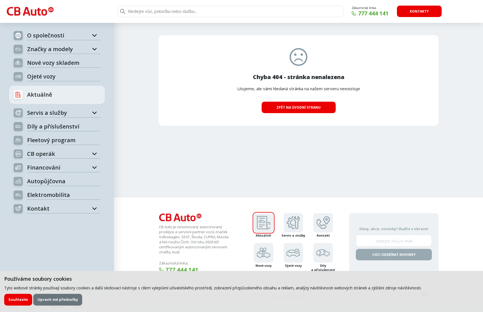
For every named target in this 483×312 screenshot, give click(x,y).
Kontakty (419, 11)
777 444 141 (373, 13)
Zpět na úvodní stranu (298, 107)
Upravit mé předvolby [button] (57, 299)
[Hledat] (122, 11)
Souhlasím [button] (18, 299)
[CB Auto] (30, 11)
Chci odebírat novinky (394, 254)
